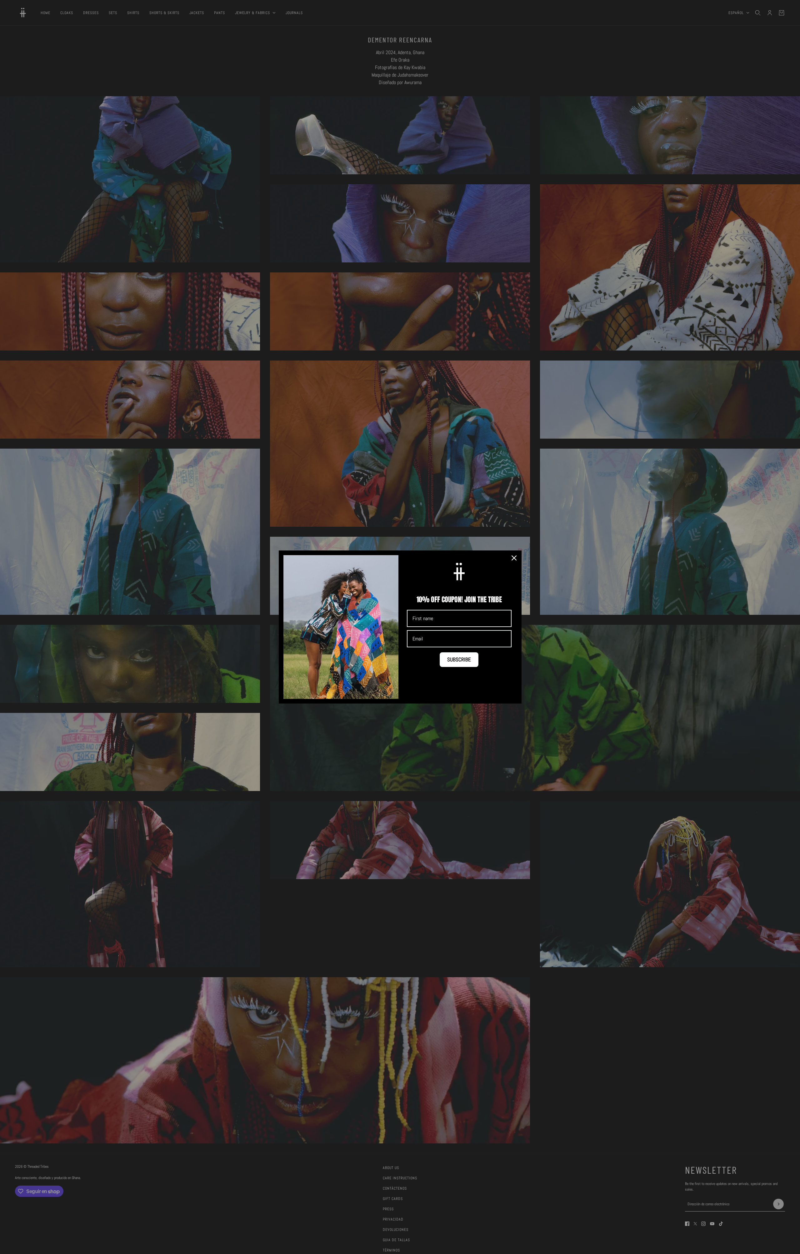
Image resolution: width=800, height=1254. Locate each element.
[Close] (514, 557)
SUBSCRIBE (459, 659)
